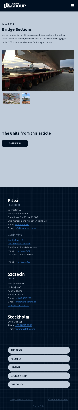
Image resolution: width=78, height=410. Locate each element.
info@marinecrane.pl (25, 301)
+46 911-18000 (22, 224)
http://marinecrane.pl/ (18, 305)
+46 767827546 (22, 251)
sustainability (19, 376)
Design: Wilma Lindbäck (21, 399)
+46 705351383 (22, 262)
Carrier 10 (15, 143)
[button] (72, 5)
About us (16, 359)
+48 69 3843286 (23, 298)
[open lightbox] (38, 70)
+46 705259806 (23, 325)
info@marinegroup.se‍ (25, 228)
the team (16, 350)
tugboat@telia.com (25, 329)
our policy (17, 384)
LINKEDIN (15, 367)
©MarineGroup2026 (58, 399)
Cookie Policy (39, 406)
